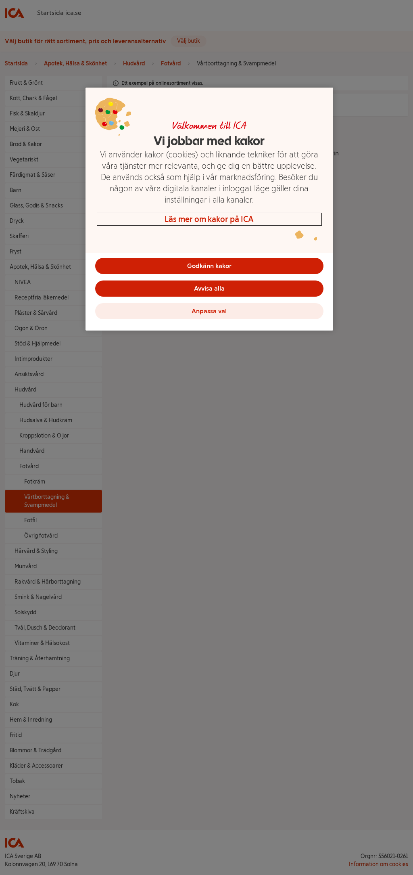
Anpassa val (209, 311)
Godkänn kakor (209, 266)
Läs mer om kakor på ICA (209, 219)
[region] (209, 209)
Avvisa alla (209, 288)
